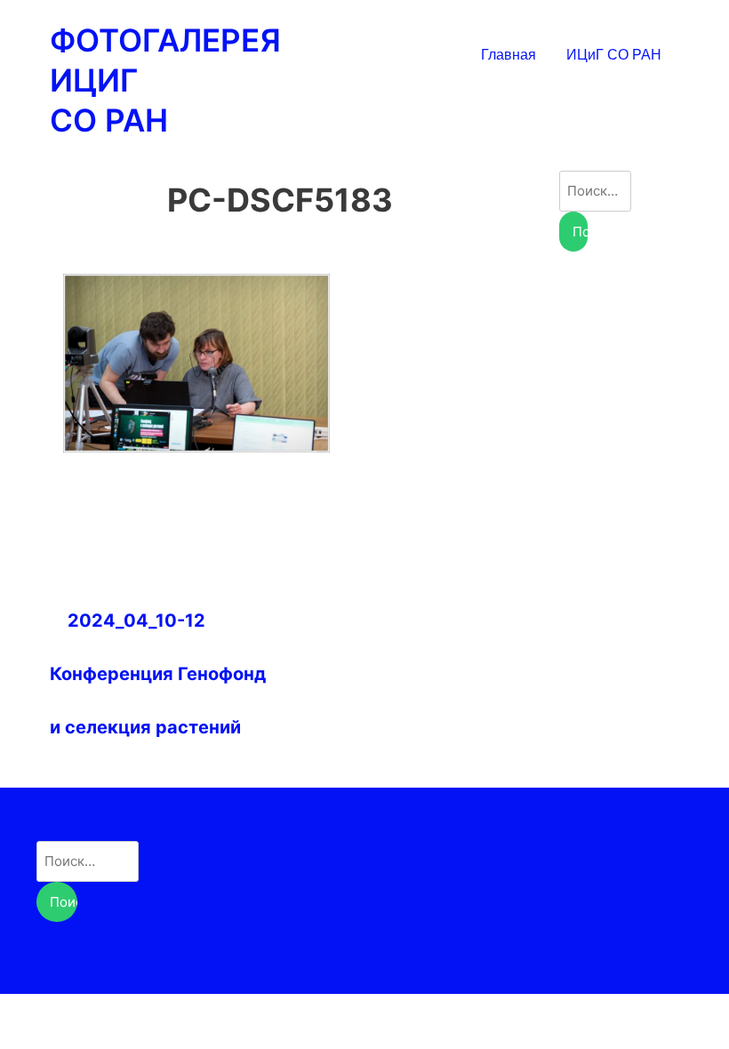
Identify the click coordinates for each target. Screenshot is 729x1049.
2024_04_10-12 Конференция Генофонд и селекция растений (158, 674)
